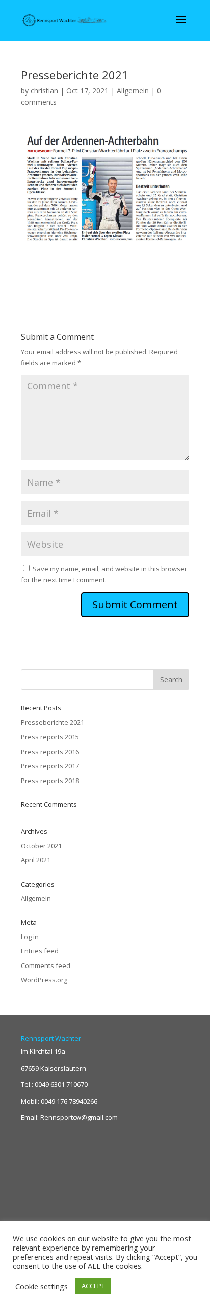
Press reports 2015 (50, 736)
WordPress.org (44, 979)
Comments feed (45, 965)
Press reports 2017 (50, 765)
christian (44, 91)
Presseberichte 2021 (52, 722)
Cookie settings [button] (41, 1286)
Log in (30, 936)
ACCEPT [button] (93, 1285)
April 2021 (35, 859)
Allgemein (133, 91)
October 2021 (41, 845)
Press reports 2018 (50, 780)
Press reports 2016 (50, 751)
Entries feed (40, 950)
